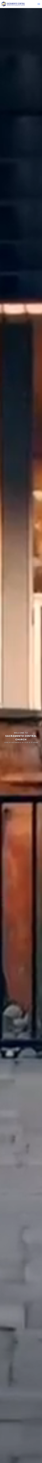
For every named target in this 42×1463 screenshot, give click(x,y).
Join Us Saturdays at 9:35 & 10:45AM (21, 742)
